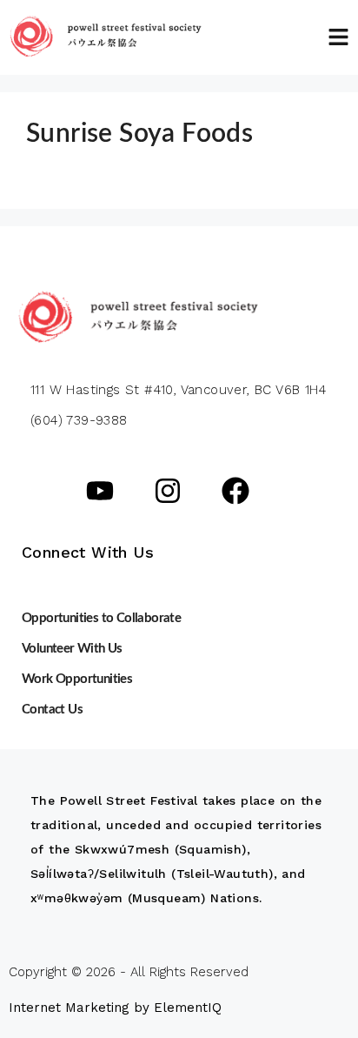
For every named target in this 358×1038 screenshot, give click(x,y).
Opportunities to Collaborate (101, 618)
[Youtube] (100, 491)
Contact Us (52, 709)
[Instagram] (168, 491)
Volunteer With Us (72, 648)
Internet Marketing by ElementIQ (115, 1007)
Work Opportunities (77, 679)
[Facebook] (235, 491)
